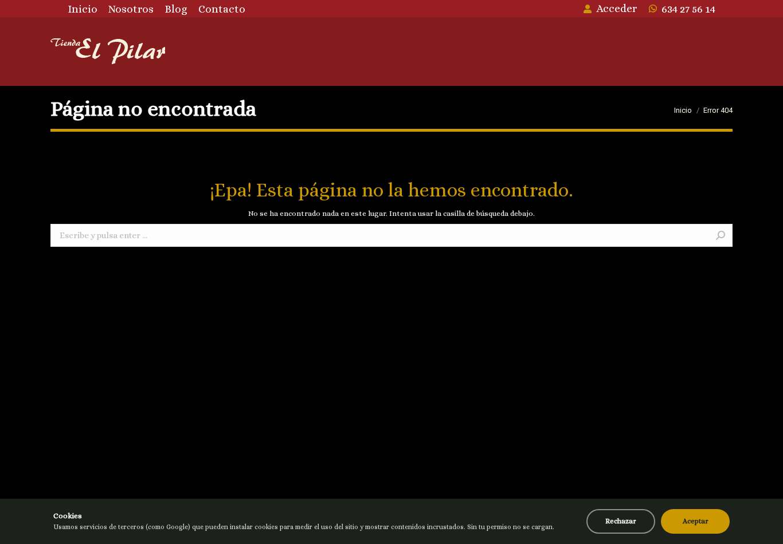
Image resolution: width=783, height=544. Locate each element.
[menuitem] (82, 9)
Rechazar (620, 521)
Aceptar (695, 521)
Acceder (616, 8)
